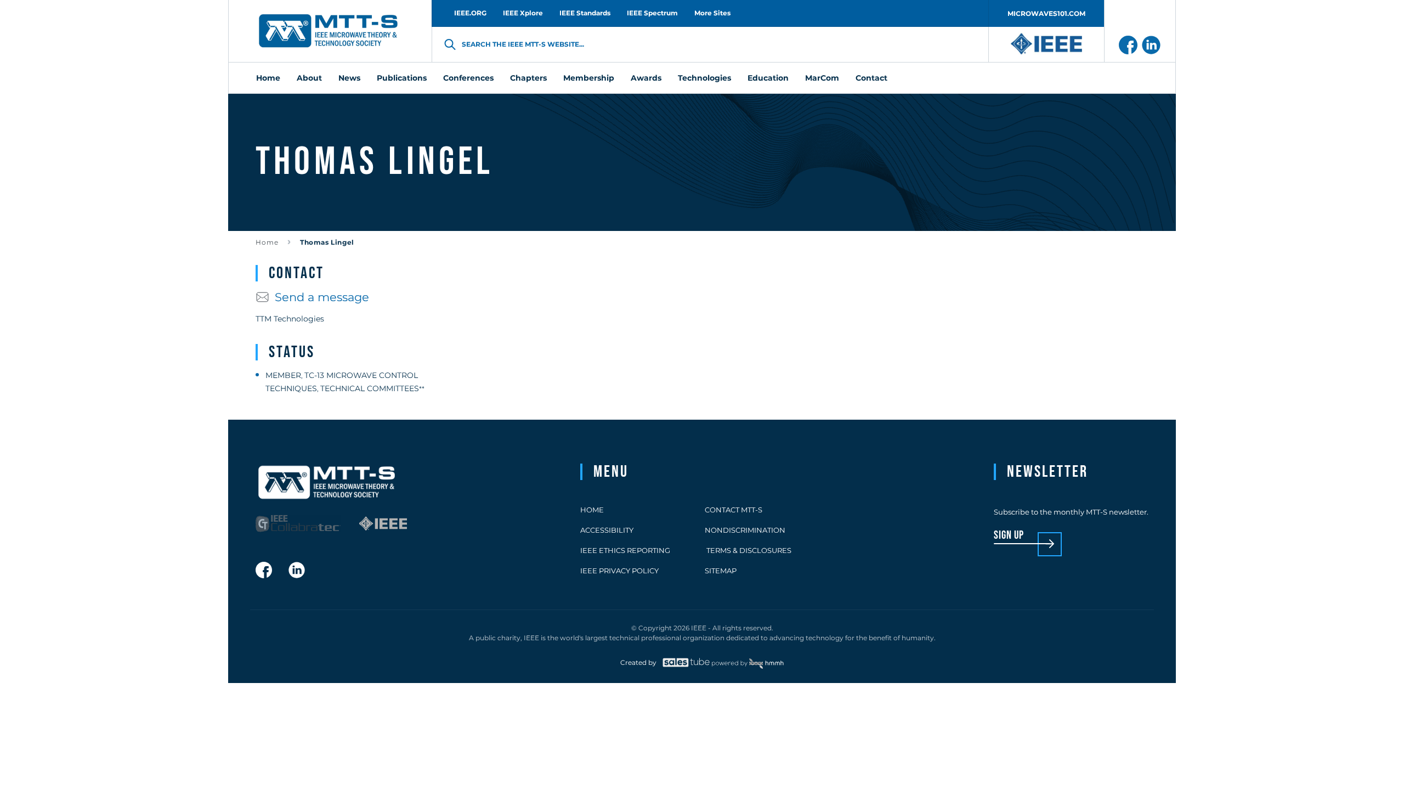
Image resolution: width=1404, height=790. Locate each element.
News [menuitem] (349, 78)
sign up (1009, 535)
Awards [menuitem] (646, 78)
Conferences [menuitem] (468, 78)
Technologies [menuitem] (704, 78)
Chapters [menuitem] (528, 78)
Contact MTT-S (733, 509)
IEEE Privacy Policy (619, 570)
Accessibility (606, 530)
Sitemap (721, 570)
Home (267, 242)
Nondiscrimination (745, 530)
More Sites (712, 13)
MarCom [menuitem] (822, 78)
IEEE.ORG (470, 13)
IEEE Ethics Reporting (625, 550)
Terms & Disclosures (748, 550)
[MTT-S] (328, 31)
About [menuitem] (309, 78)
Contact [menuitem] (871, 78)
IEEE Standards (584, 13)
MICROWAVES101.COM (1046, 13)
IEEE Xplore (523, 13)
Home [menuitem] (268, 78)
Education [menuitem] (768, 78)
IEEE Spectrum (652, 13)
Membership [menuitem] (588, 78)
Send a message (322, 297)
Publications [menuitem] (402, 78)
